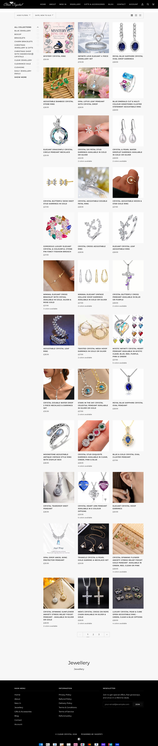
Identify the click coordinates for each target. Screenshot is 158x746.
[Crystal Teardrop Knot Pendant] (58, 487)
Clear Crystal (64, 734)
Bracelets (19, 38)
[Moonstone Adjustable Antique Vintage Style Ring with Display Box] (58, 435)
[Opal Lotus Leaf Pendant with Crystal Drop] (93, 82)
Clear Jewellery (23, 60)
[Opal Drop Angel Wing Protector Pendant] (58, 538)
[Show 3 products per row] (136, 15)
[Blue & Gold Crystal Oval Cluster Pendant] (128, 435)
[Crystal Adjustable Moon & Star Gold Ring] (128, 182)
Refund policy (65, 716)
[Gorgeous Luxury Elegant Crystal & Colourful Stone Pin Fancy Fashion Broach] (58, 227)
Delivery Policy (65, 703)
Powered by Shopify (92, 734)
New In (17, 703)
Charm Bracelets (23, 41)
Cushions (19, 67)
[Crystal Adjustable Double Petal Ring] (93, 182)
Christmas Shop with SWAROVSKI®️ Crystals (24, 54)
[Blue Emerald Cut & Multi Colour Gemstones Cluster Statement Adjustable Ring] (128, 82)
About (17, 699)
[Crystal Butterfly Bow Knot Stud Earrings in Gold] (58, 182)
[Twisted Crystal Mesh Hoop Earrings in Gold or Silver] (93, 330)
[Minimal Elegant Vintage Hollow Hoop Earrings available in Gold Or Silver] (93, 275)
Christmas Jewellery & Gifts (23, 46)
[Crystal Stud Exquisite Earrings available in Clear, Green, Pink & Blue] (93, 435)
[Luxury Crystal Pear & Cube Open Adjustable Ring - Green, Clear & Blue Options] (128, 593)
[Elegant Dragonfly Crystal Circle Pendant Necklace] (58, 130)
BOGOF (17, 34)
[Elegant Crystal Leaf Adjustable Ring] (128, 227)
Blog (16, 716)
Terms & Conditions (68, 707)
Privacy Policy (65, 695)
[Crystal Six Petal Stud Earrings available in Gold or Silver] (93, 130)
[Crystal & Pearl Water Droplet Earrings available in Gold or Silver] (128, 130)
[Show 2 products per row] (132, 15)
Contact (18, 720)
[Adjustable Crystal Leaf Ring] (58, 330)
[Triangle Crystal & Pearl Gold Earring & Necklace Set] (93, 538)
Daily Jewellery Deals (22, 72)
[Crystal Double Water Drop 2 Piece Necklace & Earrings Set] (58, 384)
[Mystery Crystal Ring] (58, 37)
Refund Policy (65, 699)
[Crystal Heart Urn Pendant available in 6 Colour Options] (93, 487)
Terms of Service (66, 712)
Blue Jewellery (22, 31)
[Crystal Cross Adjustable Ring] (93, 227)
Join (137, 704)
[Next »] (107, 634)
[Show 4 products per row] (140, 15)
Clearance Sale (22, 64)
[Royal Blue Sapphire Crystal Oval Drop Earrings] (128, 37)
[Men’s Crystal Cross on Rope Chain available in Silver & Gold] (93, 593)
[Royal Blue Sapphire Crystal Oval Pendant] (128, 384)
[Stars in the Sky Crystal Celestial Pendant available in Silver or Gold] (93, 384)
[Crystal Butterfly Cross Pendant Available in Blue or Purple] (128, 275)
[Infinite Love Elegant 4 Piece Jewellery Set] (93, 37)
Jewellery (18, 707)
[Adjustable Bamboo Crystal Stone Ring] (58, 82)
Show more (20, 77)
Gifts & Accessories (23, 712)
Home (17, 695)
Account (18, 724)
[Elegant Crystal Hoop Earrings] (128, 487)
